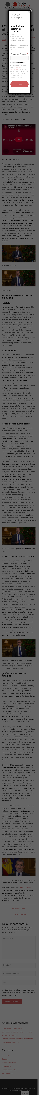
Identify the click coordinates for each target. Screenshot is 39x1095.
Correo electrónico (19, 54)
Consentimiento (17, 63)
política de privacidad (17, 68)
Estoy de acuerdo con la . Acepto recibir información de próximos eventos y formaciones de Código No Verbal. (19, 71)
